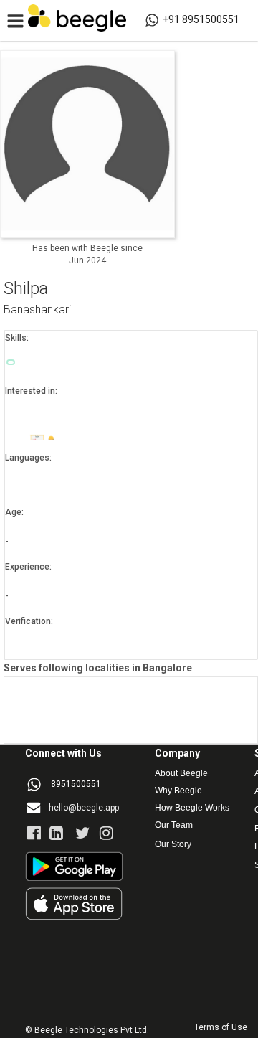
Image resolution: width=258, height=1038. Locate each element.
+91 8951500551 (201, 19)
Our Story (173, 844)
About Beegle (181, 773)
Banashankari (37, 310)
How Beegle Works (192, 808)
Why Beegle (178, 791)
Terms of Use (220, 1027)
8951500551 (76, 784)
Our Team (174, 825)
